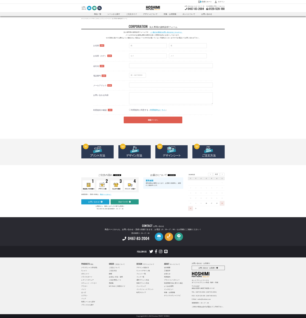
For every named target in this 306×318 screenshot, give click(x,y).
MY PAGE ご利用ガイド (117, 286)
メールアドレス (100, 85)
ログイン (221, 2)
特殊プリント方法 (143, 283)
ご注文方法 (113, 271)
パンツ (83, 289)
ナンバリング (141, 286)
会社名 (96, 66)
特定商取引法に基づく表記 (173, 283)
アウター (84, 286)
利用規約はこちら (158, 110)
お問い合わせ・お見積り (207, 268)
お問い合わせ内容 (101, 95)
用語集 (111, 283)
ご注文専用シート (115, 280)
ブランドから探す (87, 305)
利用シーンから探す (88, 302)
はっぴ (83, 292)
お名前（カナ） (100, 56)
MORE (116, 175)
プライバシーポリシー (172, 280)
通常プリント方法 (143, 280)
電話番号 (97, 76)
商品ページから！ (105, 194)
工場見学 (167, 271)
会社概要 (167, 267)
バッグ (83, 298)
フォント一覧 (141, 274)
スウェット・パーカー (89, 283)
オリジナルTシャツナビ (172, 295)
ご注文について (114, 267)
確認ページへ (153, 120)
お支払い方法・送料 (116, 277)
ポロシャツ (85, 274)
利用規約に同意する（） (149, 110)
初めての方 (123, 202)
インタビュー (168, 289)
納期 (110, 274)
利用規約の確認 (100, 110)
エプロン (84, 295)
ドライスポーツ (86, 277)
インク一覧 (140, 277)
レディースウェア (87, 280)
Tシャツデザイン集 (143, 271)
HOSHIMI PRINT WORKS (153, 8)
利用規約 (167, 277)
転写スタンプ (141, 292)
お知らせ (167, 274)
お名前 (96, 46)
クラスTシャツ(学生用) (89, 267)
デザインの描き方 (143, 267)
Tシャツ (84, 271)
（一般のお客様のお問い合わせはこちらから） (166, 32)
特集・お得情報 (169, 292)
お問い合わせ (206, 14)
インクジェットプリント (145, 289)
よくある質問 (168, 286)
